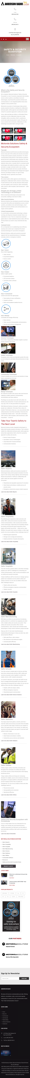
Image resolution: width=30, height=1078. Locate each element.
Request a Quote (8, 866)
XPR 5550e (20, 896)
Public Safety (5, 1019)
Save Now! (11, 877)
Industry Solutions (6, 1021)
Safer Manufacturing (7, 848)
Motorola (13, 55)
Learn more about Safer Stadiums (9, 740)
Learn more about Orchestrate (8, 833)
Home (7, 55)
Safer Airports (5, 842)
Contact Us (4, 1023)
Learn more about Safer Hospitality (9, 541)
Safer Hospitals (6, 846)
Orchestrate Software (7, 857)
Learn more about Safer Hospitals (9, 592)
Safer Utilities (5, 855)
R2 (7, 896)
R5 (3, 896)
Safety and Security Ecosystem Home (11, 862)
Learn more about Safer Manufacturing (10, 644)
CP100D (12, 893)
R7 (23, 893)
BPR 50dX (5, 893)
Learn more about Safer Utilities (9, 794)
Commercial (5, 1017)
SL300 (13, 896)
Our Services (5, 1015)
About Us (4, 1013)
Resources (5, 859)
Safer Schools (5, 851)
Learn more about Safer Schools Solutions (11, 694)
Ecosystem (18, 55)
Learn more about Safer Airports (9, 492)
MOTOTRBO (12, 885)
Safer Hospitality (6, 844)
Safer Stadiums (6, 853)
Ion (18, 893)
